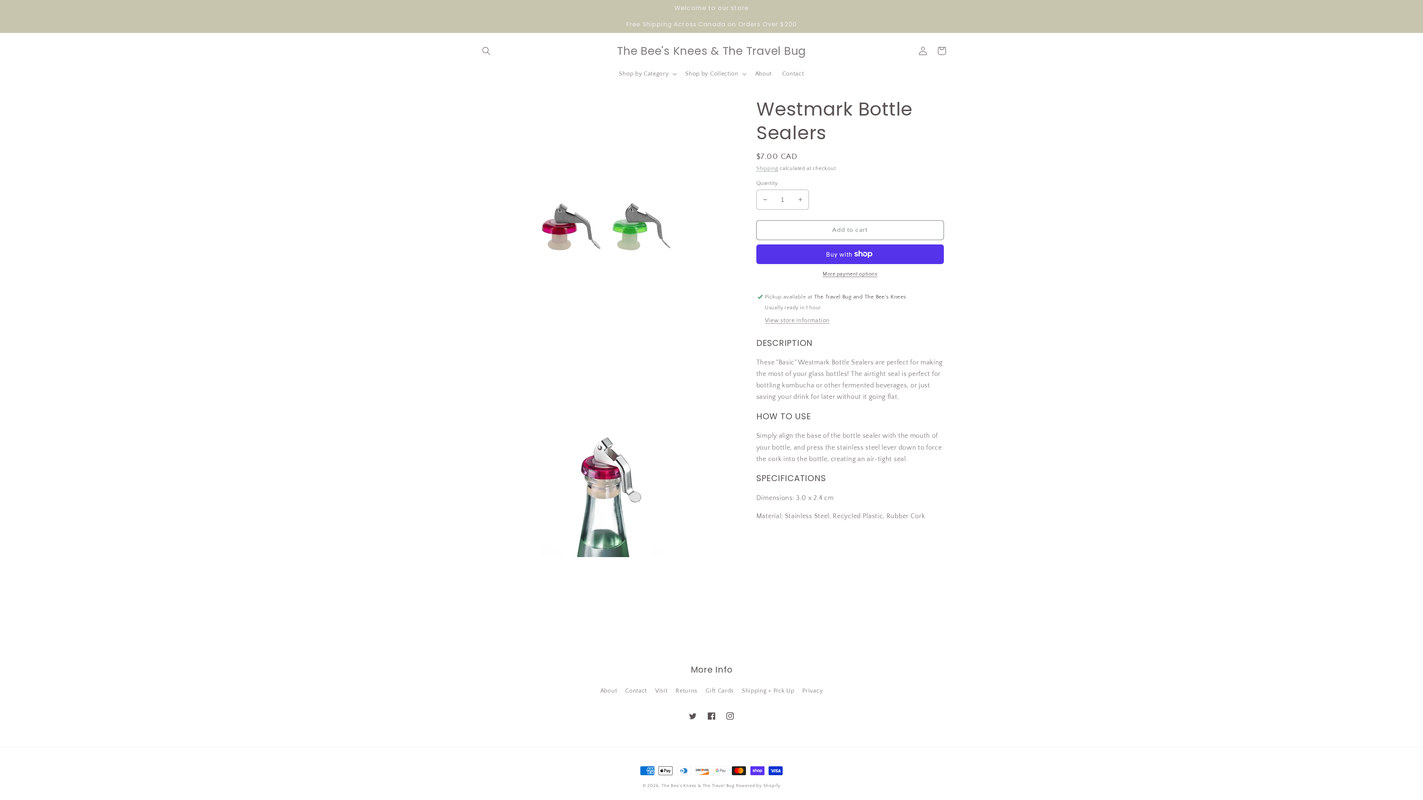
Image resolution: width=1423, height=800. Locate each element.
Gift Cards (720, 690)
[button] (486, 50)
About (608, 690)
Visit (661, 690)
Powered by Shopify (758, 785)
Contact (636, 690)
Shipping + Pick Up (768, 690)
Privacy (812, 690)
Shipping (767, 168)
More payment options (850, 274)
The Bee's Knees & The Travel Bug (697, 785)
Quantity (767, 183)
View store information (797, 320)
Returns (686, 690)
